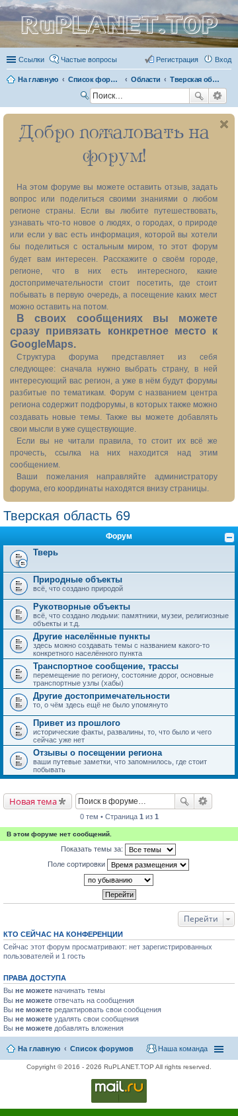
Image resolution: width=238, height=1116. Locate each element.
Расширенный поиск (218, 96)
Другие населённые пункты (91, 636)
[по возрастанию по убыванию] (119, 880)
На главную (39, 1049)
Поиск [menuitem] (86, 97)
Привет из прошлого (76, 723)
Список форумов (102, 1049)
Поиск (199, 96)
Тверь (45, 552)
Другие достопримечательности (101, 696)
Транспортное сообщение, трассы (105, 666)
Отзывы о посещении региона (97, 753)
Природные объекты (77, 579)
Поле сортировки (77, 864)
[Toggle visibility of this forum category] (229, 537)
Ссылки (31, 59)
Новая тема (33, 801)
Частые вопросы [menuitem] (89, 59)
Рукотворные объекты (81, 607)
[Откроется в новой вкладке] (119, 1101)
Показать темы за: (93, 849)
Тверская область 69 (66, 515)
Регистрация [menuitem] (177, 59)
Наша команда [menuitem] (183, 1049)
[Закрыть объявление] (224, 124)
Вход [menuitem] (223, 59)
